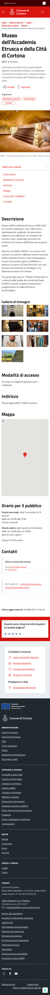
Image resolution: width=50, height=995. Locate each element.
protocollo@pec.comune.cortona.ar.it (23, 907)
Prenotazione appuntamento (15, 927)
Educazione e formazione (13, 801)
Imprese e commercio (11, 783)
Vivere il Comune (16, 22)
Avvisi (4, 848)
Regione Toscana (10, 3)
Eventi (5, 872)
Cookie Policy (33, 984)
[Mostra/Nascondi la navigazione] (3, 11)
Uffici (4, 741)
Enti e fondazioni (9, 745)
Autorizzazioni (8, 823)
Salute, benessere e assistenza (16, 819)
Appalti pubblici (9, 788)
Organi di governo (10, 732)
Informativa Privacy (11, 945)
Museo (24, 25)
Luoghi (29, 22)
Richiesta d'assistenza (12, 936)
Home (4, 22)
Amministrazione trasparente (15, 940)
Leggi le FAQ (7, 922)
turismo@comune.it (18, 567)
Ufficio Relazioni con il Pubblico (16, 900)
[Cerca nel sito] (42, 12)
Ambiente (6, 815)
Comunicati (7, 843)
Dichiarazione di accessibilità (15, 953)
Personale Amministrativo (14, 754)
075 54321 (12, 569)
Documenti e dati (9, 759)
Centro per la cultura (10, 25)
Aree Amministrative (11, 737)
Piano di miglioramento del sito (27, 987)
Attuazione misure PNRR (13, 958)
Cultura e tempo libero (12, 779)
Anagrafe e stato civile (12, 774)
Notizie (5, 839)
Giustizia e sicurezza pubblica (15, 806)
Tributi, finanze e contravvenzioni (17, 810)
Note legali (7, 949)
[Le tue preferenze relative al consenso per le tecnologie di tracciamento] (45, 990)
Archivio (5, 852)
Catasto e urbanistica (11, 792)
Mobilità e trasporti (10, 797)
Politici (5, 750)
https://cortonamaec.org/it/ (17, 587)
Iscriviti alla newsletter (12, 913)
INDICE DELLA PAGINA (11, 166)
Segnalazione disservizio (13, 931)
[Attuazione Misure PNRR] (25, 707)
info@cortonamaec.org (30, 584)
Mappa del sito (8, 984)
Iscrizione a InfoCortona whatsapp (17, 918)
